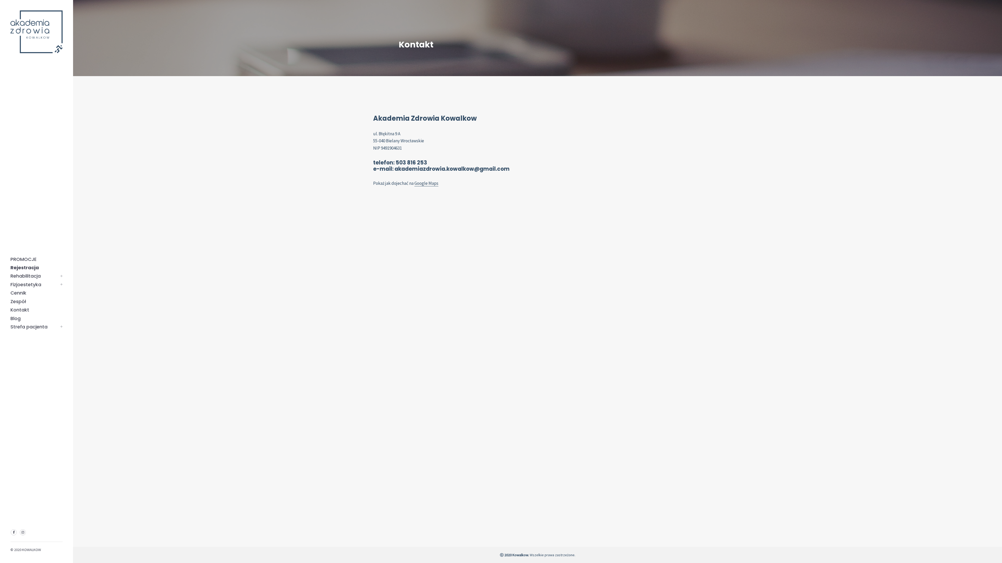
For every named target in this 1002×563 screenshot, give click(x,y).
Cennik (18, 293)
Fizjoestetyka (25, 284)
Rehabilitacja (25, 276)
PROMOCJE (23, 259)
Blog (15, 318)
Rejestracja (24, 267)
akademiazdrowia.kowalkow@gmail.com (452, 169)
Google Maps (426, 183)
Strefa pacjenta (28, 326)
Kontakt (19, 310)
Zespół (18, 301)
